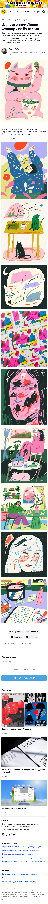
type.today (36, 896)
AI (10, 12)
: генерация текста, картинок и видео (23, 862)
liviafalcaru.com (8, 139)
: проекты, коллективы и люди (20, 851)
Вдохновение (11, 643)
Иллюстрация (25, 643)
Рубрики (26, 12)
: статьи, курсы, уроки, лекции (21, 847)
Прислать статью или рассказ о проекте (19, 874)
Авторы (36, 12)
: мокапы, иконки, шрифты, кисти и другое (23, 858)
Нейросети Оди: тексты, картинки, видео (20, 882)
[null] (16, 632)
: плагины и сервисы (17, 854)
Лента (17, 12)
